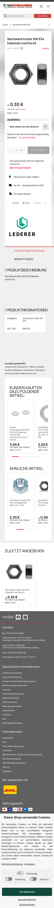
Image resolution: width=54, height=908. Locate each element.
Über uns (6, 767)
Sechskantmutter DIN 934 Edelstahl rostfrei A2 (17, 591)
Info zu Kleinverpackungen (13, 746)
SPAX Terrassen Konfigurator (14, 763)
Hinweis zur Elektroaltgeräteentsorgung (18, 681)
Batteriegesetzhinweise (12, 723)
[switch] (20, 873)
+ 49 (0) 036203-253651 (14, 633)
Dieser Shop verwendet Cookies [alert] (27, 817)
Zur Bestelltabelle (26, 137)
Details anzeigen (27, 904)
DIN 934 (26, 328)
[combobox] (28, 126)
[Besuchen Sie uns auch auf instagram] (25, 617)
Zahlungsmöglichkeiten (12, 706)
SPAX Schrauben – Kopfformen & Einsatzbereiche (22, 754)
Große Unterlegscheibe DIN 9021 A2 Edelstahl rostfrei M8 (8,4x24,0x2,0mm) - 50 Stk (19, 433)
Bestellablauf (7, 738)
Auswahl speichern (27, 899)
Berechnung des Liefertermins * (15, 685)
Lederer (45, 48)
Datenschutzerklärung (11, 677)
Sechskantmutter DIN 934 (22, 25)
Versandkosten (8, 710)
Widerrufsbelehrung (10, 698)
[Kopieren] (22, 48)
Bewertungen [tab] (23, 259)
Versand (22, 109)
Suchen (42, 16)
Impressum (6, 714)
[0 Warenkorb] (41, 6)
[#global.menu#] (48, 6)
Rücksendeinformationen (12, 694)
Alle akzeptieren (27, 891)
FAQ (4, 742)
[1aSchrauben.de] (17, 6)
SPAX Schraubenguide (11, 758)
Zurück (5, 25)
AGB (4, 719)
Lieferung (6, 689)
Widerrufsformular (9, 702)
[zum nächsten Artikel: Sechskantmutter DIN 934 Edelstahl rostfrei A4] (49, 24)
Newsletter (6, 771)
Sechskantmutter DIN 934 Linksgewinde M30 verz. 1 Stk (20, 503)
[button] (20, 413)
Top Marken (7, 750)
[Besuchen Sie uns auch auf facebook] (18, 617)
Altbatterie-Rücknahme (12, 673)
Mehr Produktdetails (20, 167)
